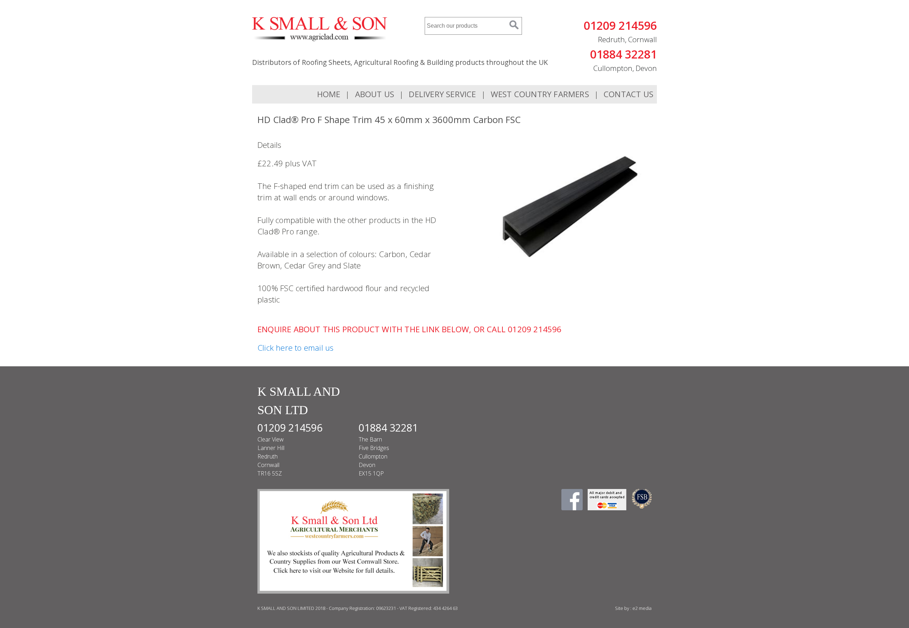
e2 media (642, 608)
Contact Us (628, 94)
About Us (374, 94)
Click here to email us (295, 347)
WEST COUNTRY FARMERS (540, 94)
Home (329, 94)
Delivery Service (442, 94)
